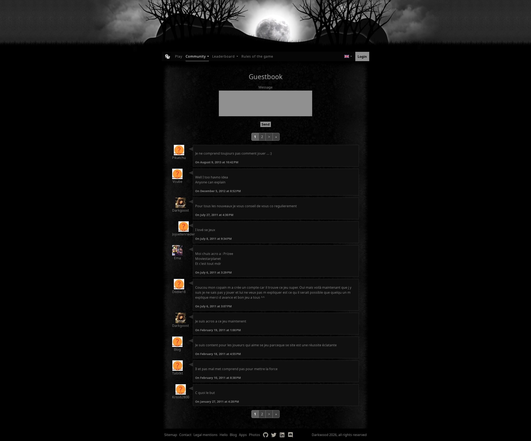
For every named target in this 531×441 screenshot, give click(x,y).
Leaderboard (223, 56)
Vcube (177, 181)
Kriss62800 (180, 397)
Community (196, 56)
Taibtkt (177, 373)
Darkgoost (180, 210)
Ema (177, 258)
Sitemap (170, 435)
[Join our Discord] (290, 434)
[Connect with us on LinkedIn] (282, 434)
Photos (254, 435)
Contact (185, 435)
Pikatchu (179, 157)
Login (362, 56)
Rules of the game (257, 56)
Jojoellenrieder (183, 234)
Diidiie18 (179, 292)
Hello (224, 435)
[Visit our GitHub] (265, 434)
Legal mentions (206, 435)
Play (178, 56)
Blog (177, 349)
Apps (243, 435)
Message (265, 87)
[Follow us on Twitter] (273, 434)
